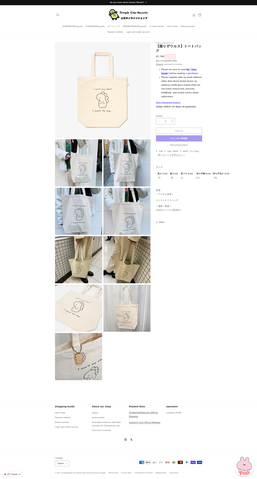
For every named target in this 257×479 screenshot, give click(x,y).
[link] (179, 145)
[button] (58, 15)
